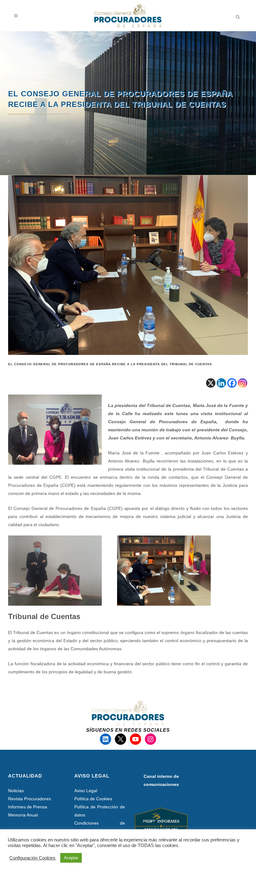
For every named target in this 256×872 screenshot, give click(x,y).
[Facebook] (232, 383)
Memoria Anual (23, 814)
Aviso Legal (85, 790)
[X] (210, 383)
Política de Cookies (93, 798)
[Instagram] (242, 383)
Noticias (16, 790)
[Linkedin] (221, 383)
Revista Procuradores (29, 798)
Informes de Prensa (27, 806)
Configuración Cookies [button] (32, 857)
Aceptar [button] (71, 857)
